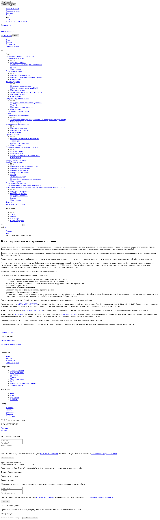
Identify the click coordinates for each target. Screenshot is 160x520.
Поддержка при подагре (20, 75)
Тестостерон (15, 141)
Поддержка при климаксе (20, 86)
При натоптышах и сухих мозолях (24, 166)
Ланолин (9, 414)
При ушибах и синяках (19, 173)
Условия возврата (17, 379)
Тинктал (9, 410)
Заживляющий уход (18, 177)
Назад (8, 54)
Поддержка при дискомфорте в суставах (26, 77)
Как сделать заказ (13, 11)
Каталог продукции (8, 5)
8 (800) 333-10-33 (8, 340)
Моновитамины (16, 151)
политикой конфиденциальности (104, 454)
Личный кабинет (12, 9)
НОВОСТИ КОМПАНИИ (16, 21)
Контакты (14, 400)
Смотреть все (15, 69)
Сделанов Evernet (4, 429)
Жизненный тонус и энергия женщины (26, 92)
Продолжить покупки (9, 476)
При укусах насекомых (19, 170)
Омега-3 (13, 105)
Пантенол (9, 412)
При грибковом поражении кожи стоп (25, 179)
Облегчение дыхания (18, 194)
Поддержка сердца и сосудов (21, 107)
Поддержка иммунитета (20, 192)
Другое (13, 67)
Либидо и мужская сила (19, 143)
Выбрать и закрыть (30, 518)
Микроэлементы (17, 154)
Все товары (10, 44)
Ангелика (9, 408)
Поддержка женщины (19, 130)
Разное (13, 175)
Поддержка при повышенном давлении (26, 103)
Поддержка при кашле (19, 196)
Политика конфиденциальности (23, 383)
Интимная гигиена (17, 94)
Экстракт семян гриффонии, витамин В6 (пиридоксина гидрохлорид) (38, 120)
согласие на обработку (49, 454)
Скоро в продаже (12, 46)
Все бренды (10, 416)
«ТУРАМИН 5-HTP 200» (28, 304)
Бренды (9, 42)
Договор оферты (17, 385)
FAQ (12, 381)
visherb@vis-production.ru (11, 344)
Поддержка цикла (17, 90)
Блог (12, 395)
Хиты (8, 40)
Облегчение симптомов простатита (24, 139)
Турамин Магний (70, 314)
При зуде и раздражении (20, 168)
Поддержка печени (18, 63)
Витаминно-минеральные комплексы (25, 156)
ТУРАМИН (19, 314)
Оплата (8, 15)
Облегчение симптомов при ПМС (24, 88)
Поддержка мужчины (19, 128)
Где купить (14, 398)
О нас (8, 19)
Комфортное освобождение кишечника (26, 65)
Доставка (9, 13)
